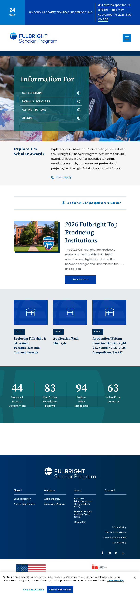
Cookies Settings (33, 589)
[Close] (134, 577)
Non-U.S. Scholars (36, 101)
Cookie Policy (115, 580)
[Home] (33, 37)
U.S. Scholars (32, 93)
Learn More (80, 279)
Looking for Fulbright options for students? (94, 203)
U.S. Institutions (34, 110)
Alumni (27, 118)
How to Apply (63, 177)
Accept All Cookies (60, 589)
